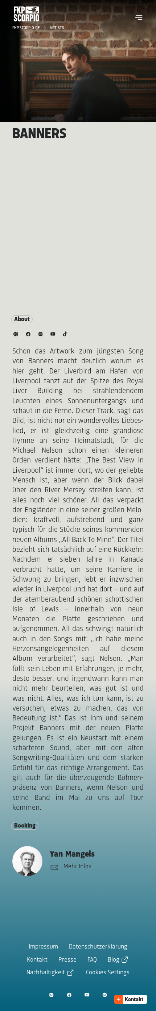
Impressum (43, 947)
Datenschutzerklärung (98, 947)
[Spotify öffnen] (104, 994)
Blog (113, 960)
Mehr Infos (77, 867)
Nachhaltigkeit (45, 973)
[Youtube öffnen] (86, 994)
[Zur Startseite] (26, 13)
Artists (57, 28)
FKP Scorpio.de (26, 28)
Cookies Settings (108, 973)
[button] (139, 17)
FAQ (92, 960)
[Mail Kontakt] (53, 867)
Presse (67, 960)
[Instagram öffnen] (51, 994)
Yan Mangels (72, 854)
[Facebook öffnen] (69, 994)
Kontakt (37, 960)
